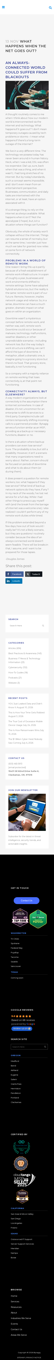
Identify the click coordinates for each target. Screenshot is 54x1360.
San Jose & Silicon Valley (22, 1214)
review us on (20, 1028)
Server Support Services (22, 1244)
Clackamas (16, 1102)
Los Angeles (16, 1223)
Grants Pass (16, 1084)
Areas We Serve (19, 1335)
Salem (14, 1079)
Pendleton (16, 1093)
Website (12, 683)
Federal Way (16, 948)
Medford (15, 1061)
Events (14, 1324)
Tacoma (14, 957)
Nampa (14, 1253)
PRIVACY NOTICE (33, 1357)
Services (15, 1301)
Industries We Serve (21, 1318)
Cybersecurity (15, 667)
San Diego (16, 1218)
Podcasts (13, 677)
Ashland (14, 1070)
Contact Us (26, 900)
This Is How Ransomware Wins (23, 730)
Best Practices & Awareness (22, 653)
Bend (13, 1066)
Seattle (14, 961)
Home (14, 1296)
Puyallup (15, 952)
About (14, 1312)
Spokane (15, 943)
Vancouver (16, 966)
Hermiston (16, 1088)
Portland (15, 1098)
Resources (16, 1307)
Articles (12, 648)
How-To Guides (16, 672)
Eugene (14, 1075)
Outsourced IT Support (21, 1239)
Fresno (14, 1228)
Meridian (15, 1248)
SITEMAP (21, 1357)
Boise (13, 1257)
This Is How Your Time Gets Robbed (26, 712)
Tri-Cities (15, 939)
